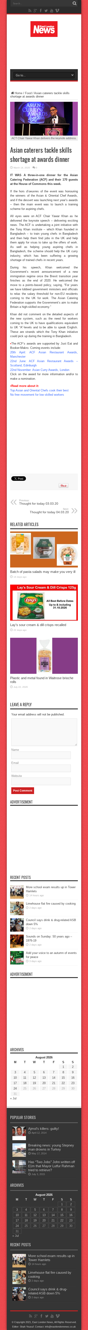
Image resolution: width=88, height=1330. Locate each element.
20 (44, 1083)
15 (63, 1077)
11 (24, 1077)
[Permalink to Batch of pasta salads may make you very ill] (44, 566)
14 (53, 1077)
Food (28, 93)
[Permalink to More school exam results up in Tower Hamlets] (17, 897)
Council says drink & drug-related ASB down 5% (47, 1291)
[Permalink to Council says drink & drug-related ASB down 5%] (17, 930)
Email (15, 763)
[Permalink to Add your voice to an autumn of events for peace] (17, 963)
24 (15, 1088)
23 (72, 1083)
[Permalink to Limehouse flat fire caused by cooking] (17, 914)
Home (18, 93)
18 (24, 1083)
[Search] (74, 3)
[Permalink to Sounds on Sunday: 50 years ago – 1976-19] (17, 947)
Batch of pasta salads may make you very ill (42, 572)
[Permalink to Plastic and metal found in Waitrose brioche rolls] (44, 672)
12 (34, 1077)
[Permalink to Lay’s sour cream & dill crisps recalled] (44, 619)
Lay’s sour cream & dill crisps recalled (38, 625)
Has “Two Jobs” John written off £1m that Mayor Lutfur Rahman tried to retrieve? (51, 1166)
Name (15, 749)
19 (34, 1083)
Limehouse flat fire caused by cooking (51, 903)
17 (15, 1083)
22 (63, 1083)
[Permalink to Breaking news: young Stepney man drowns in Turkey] (19, 1156)
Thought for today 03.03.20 (38, 502)
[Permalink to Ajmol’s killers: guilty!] (19, 1139)
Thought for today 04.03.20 (49, 511)
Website (16, 776)
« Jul (13, 1098)
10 (15, 1077)
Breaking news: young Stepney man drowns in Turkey (51, 1147)
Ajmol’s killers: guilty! (43, 1128)
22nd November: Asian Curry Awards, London (39, 370)
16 (72, 1077)
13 (44, 1077)
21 (53, 1083)
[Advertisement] (46, 52)
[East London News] (44, 33)
